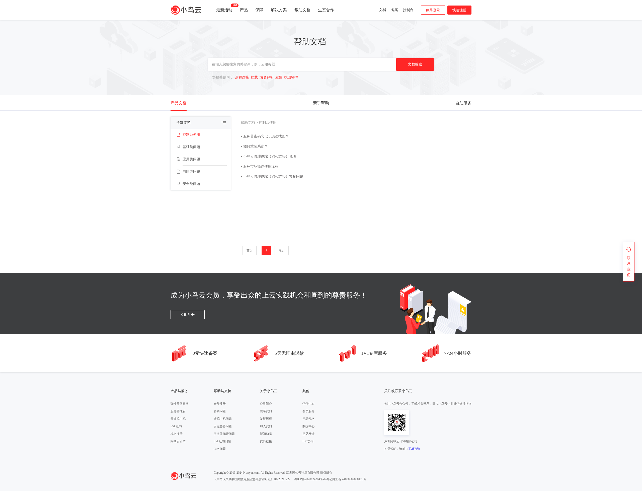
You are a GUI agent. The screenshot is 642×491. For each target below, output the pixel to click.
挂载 (254, 77)
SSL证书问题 (222, 441)
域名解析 (267, 77)
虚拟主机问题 (223, 418)
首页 (250, 250)
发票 (278, 77)
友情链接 (266, 441)
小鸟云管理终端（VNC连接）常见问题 (273, 176)
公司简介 (266, 403)
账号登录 (433, 10)
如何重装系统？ (255, 146)
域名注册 (177, 434)
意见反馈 (308, 434)
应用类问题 (191, 159)
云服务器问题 (223, 426)
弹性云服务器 (180, 403)
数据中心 (308, 426)
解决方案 (279, 10)
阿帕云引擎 (178, 441)
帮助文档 (302, 10)
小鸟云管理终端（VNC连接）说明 (269, 156)
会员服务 (308, 411)
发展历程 (266, 418)
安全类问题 (191, 184)
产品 (244, 10)
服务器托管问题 (224, 434)
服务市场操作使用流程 (260, 166)
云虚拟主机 (178, 418)
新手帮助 (321, 103)
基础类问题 (191, 147)
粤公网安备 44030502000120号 (346, 479)
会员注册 (220, 403)
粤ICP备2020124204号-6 (310, 479)
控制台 (408, 10)
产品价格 (308, 418)
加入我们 (266, 426)
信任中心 (308, 403)
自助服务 (463, 103)
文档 (382, 10)
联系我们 (266, 411)
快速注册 (459, 10)
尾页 (282, 250)
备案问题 (220, 411)
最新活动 (224, 10)
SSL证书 (176, 426)
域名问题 (220, 449)
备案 (394, 10)
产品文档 (179, 103)
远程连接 (242, 77)
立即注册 (188, 315)
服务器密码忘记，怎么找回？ (266, 136)
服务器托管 (178, 411)
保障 (259, 10)
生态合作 (326, 10)
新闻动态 (266, 434)
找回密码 (291, 77)
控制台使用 (191, 134)
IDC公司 (308, 441)
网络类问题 (191, 171)
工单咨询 (414, 449)
